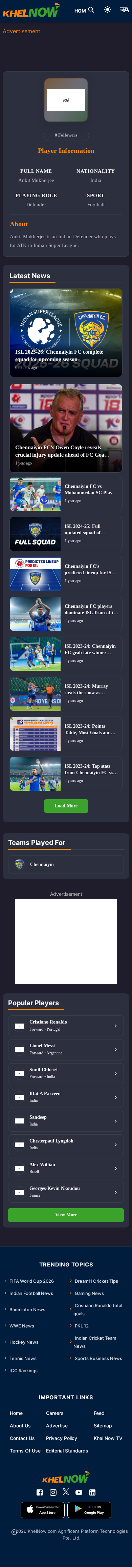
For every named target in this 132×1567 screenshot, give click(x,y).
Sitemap (103, 1425)
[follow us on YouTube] (79, 1492)
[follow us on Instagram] (53, 1492)
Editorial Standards (67, 1450)
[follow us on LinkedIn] (92, 1492)
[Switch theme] (108, 10)
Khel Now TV (108, 1438)
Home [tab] (81, 11)
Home (16, 1413)
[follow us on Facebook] (40, 1492)
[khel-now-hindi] (124, 10)
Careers (55, 1413)
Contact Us (22, 1438)
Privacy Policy (61, 1438)
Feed (99, 1413)
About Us (20, 1425)
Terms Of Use (25, 1450)
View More (66, 1214)
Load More (66, 805)
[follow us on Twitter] (66, 1492)
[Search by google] (91, 10)
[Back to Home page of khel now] (31, 11)
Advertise (57, 1425)
